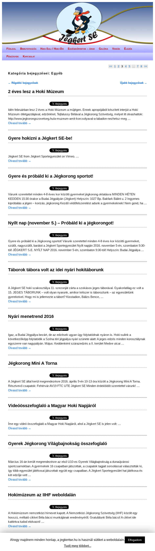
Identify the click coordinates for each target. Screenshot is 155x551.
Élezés (128, 48)
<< (110, 66)
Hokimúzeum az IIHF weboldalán (42, 494)
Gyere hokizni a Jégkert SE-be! (40, 138)
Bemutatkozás (28, 48)
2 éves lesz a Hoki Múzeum (36, 91)
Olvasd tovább (19, 123)
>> (145, 66)
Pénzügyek (12, 56)
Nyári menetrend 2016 (31, 316)
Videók (116, 48)
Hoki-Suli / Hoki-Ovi (52, 48)
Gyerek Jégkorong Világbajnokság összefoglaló (57, 443)
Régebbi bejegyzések (23, 82)
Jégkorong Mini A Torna (32, 363)
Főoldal (11, 48)
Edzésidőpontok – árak (81, 48)
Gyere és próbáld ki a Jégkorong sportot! (50, 176)
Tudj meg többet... (77, 546)
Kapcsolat (29, 56)
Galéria (103, 48)
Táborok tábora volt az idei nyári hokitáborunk (56, 269)
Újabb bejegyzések (133, 82)
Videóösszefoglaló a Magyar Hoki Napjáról (52, 405)
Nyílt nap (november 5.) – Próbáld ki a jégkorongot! (61, 222)
